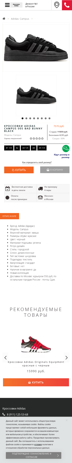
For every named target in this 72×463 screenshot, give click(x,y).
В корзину (56, 169)
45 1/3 (42, 147)
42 (17, 147)
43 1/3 (25, 147)
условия (38, 444)
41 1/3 (9, 147)
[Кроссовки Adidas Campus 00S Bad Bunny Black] (36, 48)
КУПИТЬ (20, 170)
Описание (10, 216)
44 (33, 147)
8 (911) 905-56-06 (67, 5)
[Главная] (4, 18)
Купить (37, 382)
